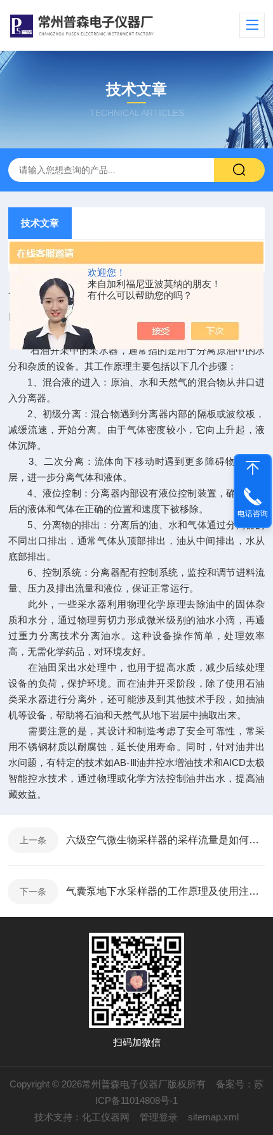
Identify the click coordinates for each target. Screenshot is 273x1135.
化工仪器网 (106, 1117)
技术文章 (40, 222)
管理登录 (159, 1117)
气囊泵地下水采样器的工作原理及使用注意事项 (165, 891)
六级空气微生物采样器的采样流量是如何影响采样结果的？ (165, 839)
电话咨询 (252, 513)
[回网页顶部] (252, 468)
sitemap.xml (213, 1117)
